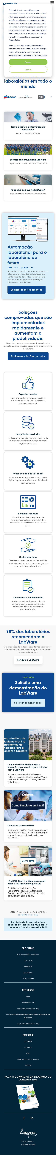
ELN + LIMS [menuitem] (28, 961)
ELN (16, 267)
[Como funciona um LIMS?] (28, 805)
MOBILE (24, 267)
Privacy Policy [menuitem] (27, 1141)
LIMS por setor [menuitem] (28, 978)
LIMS (9, 267)
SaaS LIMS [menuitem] (28, 967)
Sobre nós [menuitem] (28, 1041)
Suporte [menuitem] (28, 1065)
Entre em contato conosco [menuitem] (28, 1059)
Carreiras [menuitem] (28, 1047)
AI (31, 267)
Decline (28, 69)
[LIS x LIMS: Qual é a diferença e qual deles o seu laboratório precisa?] (28, 861)
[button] (52, 2)
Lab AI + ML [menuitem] (28, 973)
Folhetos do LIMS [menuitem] (28, 1002)
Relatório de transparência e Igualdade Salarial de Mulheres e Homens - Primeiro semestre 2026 (28, 925)
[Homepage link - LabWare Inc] (28, 1137)
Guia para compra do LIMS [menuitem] (28, 1008)
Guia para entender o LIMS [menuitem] (28, 1024)
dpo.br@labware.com (28, 914)
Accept (28, 62)
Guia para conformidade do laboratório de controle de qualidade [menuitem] (28, 1016)
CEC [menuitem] (28, 1053)
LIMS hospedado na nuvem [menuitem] (28, 955)
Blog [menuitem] (28, 996)
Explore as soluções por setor (28, 356)
